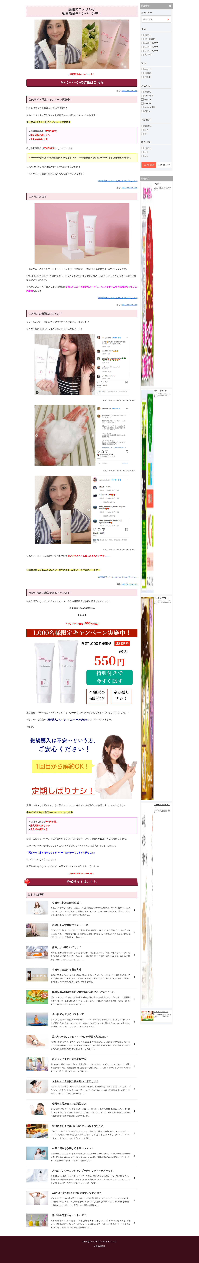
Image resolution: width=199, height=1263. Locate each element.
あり (146, 130)
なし (146, 134)
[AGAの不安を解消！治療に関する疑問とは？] (37, 1204)
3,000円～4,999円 (151, 47)
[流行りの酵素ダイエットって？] (37, 1226)
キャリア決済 (149, 107)
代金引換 (147, 100)
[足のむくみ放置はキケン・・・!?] (37, 936)
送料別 (147, 77)
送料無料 (147, 73)
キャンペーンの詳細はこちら (82, 82)
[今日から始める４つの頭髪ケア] (37, 1114)
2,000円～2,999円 (151, 43)
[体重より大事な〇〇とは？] (37, 958)
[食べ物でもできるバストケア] (37, 1025)
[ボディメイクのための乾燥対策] (37, 1070)
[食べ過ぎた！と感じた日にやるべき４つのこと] (37, 1137)
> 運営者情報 (99, 1246)
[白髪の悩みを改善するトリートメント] (37, 1159)
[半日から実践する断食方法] (37, 981)
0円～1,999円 (149, 39)
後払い (147, 111)
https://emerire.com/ (129, 91)
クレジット (148, 96)
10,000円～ (148, 55)
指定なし (147, 35)
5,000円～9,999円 (151, 51)
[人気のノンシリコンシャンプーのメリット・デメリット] (37, 1182)
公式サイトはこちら (82, 881)
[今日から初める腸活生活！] (37, 914)
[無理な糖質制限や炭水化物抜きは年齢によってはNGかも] (37, 1003)
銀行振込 (147, 103)
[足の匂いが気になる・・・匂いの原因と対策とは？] (37, 1048)
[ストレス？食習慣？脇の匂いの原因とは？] (37, 1092)
